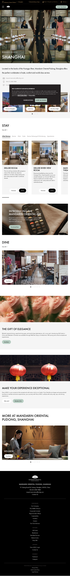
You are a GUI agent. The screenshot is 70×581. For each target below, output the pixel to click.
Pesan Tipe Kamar (61, 7)
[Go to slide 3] (36, 114)
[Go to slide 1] (32, 114)
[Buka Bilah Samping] (3, 7)
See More (8, 281)
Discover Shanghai (10, 109)
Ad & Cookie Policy (22, 95)
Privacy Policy (32, 95)
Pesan (22, 190)
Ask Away (30, 109)
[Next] (54, 153)
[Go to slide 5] (37, 287)
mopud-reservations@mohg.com (15, 78)
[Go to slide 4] (37, 114)
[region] (35, 95)
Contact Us (9, 85)
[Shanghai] (8, 7)
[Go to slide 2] (34, 114)
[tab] (6, 136)
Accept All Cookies (41, 100)
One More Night (55, 109)
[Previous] (35, 153)
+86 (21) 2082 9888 (11, 81)
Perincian (13, 190)
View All (4, 130)
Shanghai (20, 2)
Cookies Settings (28, 100)
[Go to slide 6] (39, 287)
